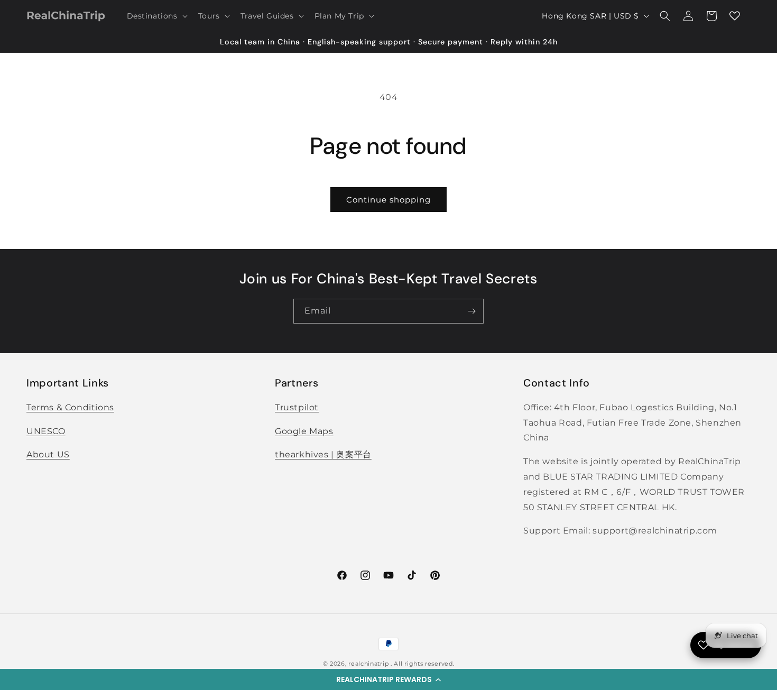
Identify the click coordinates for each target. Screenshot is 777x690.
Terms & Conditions (70, 407)
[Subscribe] (471, 311)
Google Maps (304, 431)
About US (48, 455)
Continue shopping (388, 200)
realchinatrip (368, 663)
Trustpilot (297, 407)
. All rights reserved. (422, 663)
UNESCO (46, 431)
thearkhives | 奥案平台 (323, 455)
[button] (388, 679)
